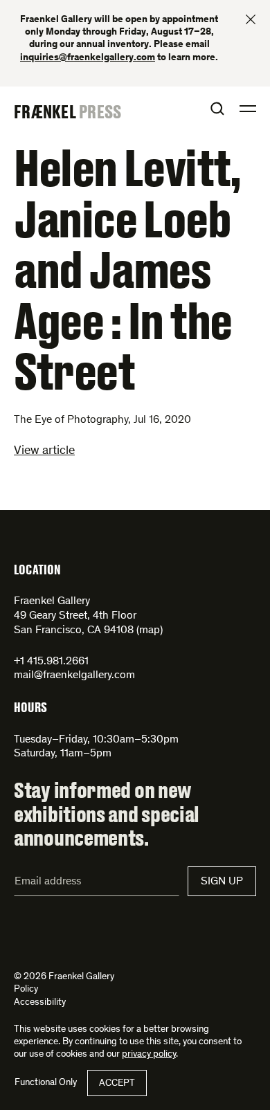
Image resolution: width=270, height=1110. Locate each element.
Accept (117, 1084)
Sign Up (222, 881)
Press (100, 111)
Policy (26, 989)
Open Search (217, 108)
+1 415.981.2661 (51, 661)
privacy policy (149, 1054)
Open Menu (248, 108)
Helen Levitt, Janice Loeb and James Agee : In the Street (127, 268)
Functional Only (46, 1083)
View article (44, 451)
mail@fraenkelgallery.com (74, 675)
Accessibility (40, 1003)
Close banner (250, 19)
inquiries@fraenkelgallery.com (87, 58)
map (149, 630)
